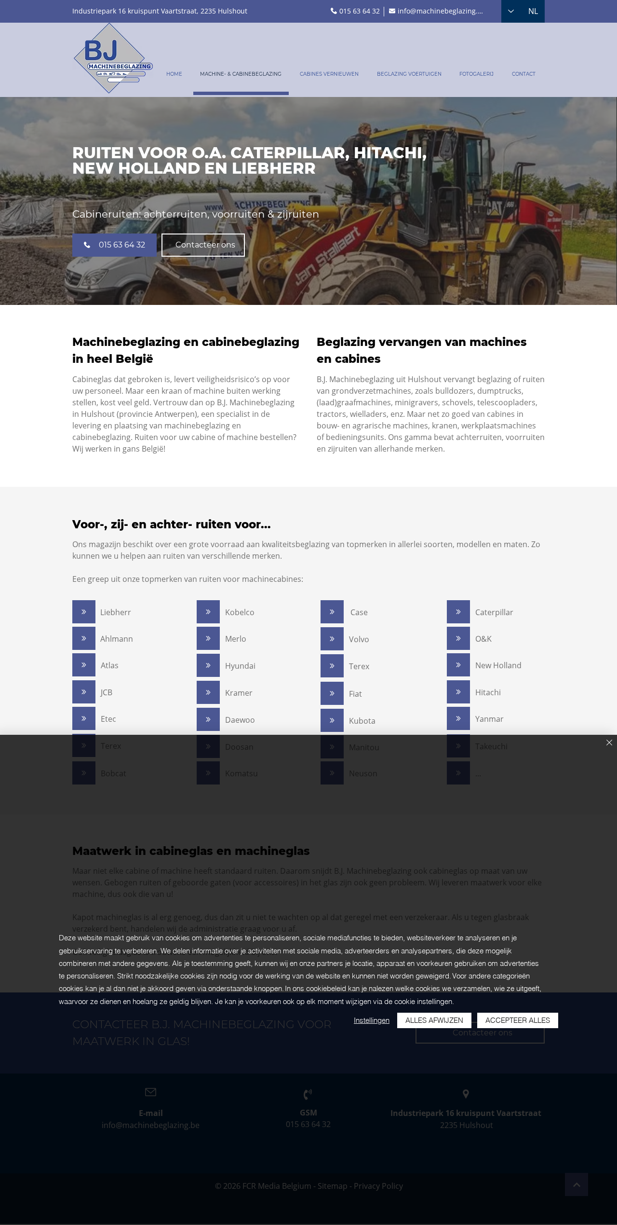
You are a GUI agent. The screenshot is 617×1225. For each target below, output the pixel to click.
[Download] (83, 611)
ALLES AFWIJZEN (434, 1020)
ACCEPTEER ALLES (517, 1020)
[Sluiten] (609, 743)
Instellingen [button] (371, 1020)
